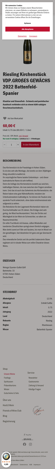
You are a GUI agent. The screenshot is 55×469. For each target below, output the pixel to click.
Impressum (33, 36)
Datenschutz (22, 36)
